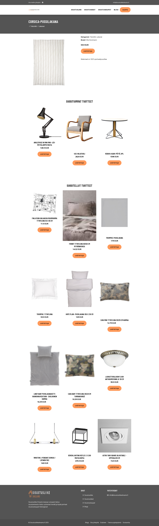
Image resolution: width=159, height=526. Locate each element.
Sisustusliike (76, 10)
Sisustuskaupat (104, 10)
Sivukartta (126, 522)
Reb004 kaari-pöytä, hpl (114, 154)
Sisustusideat (89, 10)
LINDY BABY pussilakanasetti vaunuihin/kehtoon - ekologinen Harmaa (44, 396)
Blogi (116, 10)
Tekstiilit (33, 26)
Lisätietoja (88, 51)
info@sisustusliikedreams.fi (121, 2)
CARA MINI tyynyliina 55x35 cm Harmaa (114, 320)
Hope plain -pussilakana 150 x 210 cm (79, 314)
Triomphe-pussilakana (114, 238)
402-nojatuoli (79, 154)
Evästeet (103, 522)
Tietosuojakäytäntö (114, 522)
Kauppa (125, 10)
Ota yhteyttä (94, 522)
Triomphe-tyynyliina (45, 314)
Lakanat (42, 26)
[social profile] (42, 2)
